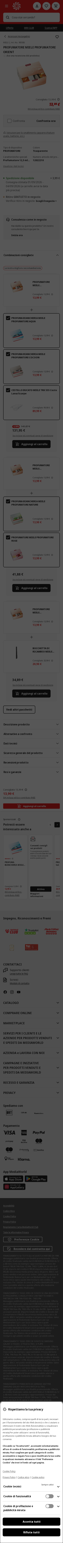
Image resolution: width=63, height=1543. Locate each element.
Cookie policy (38, 1477)
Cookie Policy (9, 1471)
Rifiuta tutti (31, 1532)
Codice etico (23, 1477)
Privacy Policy (9, 1477)
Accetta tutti (31, 1521)
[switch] (50, 1496)
